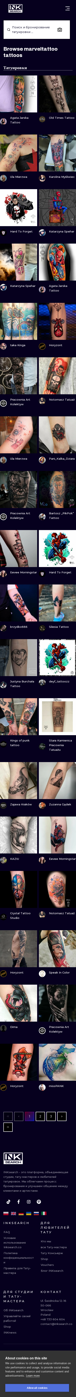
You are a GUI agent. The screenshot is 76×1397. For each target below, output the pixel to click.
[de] (21, 1213)
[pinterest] (39, 1202)
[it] (43, 1213)
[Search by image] (59, 29)
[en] (13, 1213)
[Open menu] (67, 8)
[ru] (36, 1213)
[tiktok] (8, 1202)
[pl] (5, 1213)
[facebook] (19, 1202)
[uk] (28, 1213)
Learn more (33, 1375)
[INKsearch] (15, 8)
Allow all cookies (37, 1387)
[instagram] (29, 1202)
